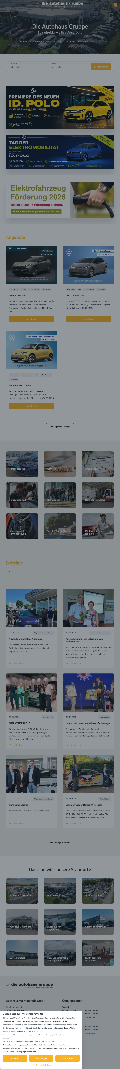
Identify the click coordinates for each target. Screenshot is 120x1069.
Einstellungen (41, 1058)
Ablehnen (15, 1058)
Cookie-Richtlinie (43, 1065)
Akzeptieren (67, 1058)
